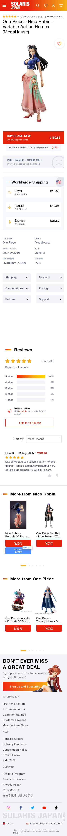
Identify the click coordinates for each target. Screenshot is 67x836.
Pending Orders (13, 738)
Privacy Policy (12, 784)
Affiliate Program (14, 773)
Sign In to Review (30, 422)
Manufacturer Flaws (15, 725)
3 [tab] (34, 567)
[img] (14, 457)
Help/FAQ (9, 760)
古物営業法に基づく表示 (18, 795)
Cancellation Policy (15, 749)
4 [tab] (37, 567)
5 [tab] (41, 567)
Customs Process (14, 719)
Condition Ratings (14, 714)
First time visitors (14, 703)
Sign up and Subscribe (25, 686)
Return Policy (11, 754)
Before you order (14, 709)
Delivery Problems (15, 744)
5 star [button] (9, 376)
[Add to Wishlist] (59, 43)
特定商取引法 (11, 790)
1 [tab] (22, 567)
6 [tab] (45, 567)
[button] (9, 16)
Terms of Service (14, 779)
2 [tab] (30, 567)
